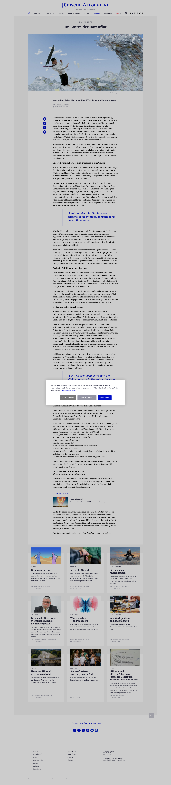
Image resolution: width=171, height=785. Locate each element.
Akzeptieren (104, 398)
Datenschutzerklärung (68, 390)
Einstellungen (86, 398)
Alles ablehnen (68, 398)
